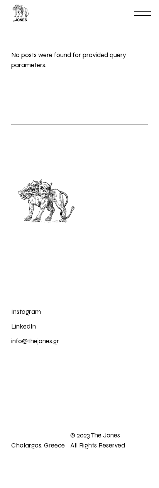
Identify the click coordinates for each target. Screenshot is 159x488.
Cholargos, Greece (38, 445)
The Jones (105, 435)
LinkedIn (23, 326)
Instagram (26, 312)
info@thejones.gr (35, 341)
